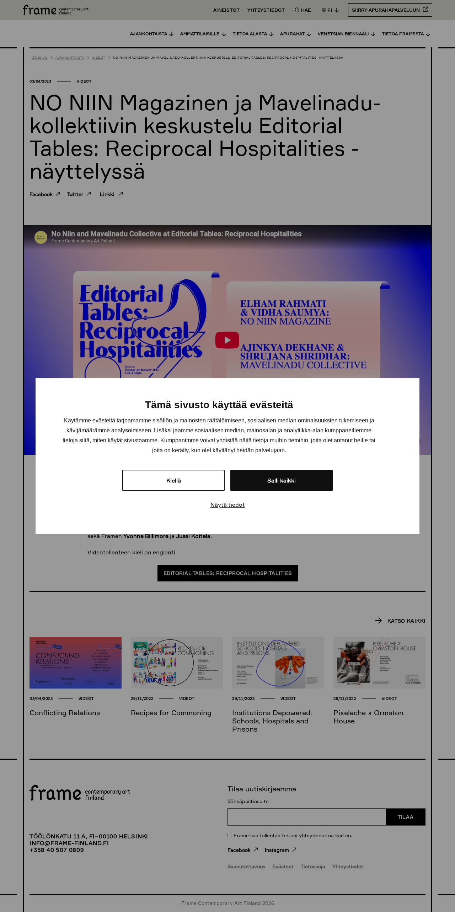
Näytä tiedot (227, 504)
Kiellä (173, 480)
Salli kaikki (281, 480)
